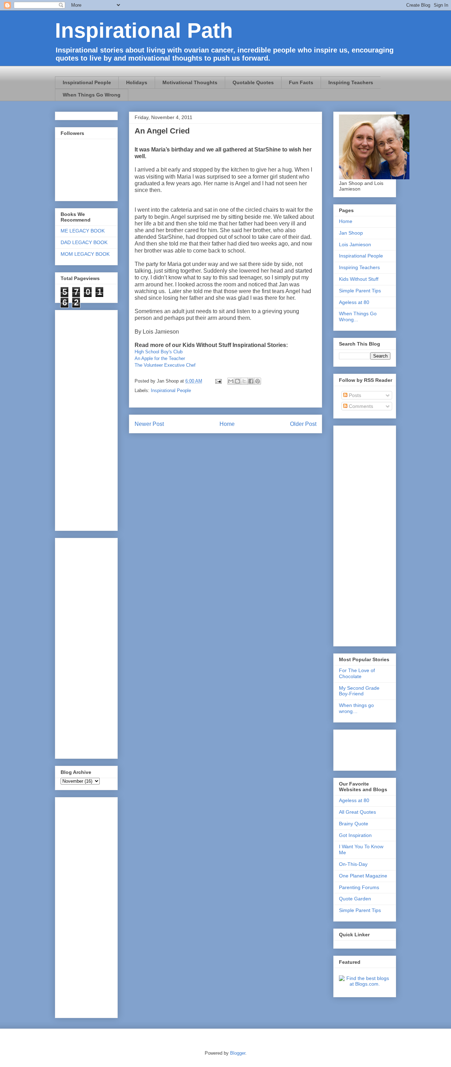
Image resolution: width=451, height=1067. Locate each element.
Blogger (237, 1053)
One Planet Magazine (363, 876)
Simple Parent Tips (360, 290)
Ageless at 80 (354, 302)
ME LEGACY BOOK (83, 231)
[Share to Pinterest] (257, 381)
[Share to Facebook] (250, 381)
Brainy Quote (353, 823)
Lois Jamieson (355, 244)
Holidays (136, 82)
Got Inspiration (355, 835)
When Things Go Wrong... (358, 316)
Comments (360, 406)
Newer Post (149, 424)
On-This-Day (353, 864)
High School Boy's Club (159, 351)
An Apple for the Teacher (160, 358)
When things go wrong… (356, 708)
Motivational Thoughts (189, 82)
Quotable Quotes (253, 82)
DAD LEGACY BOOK (84, 242)
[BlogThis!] (237, 381)
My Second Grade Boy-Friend (359, 691)
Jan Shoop (351, 233)
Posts (354, 395)
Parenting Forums (359, 887)
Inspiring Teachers (350, 82)
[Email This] (230, 381)
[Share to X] (244, 381)
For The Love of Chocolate (357, 673)
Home (227, 424)
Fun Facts (301, 82)
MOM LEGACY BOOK (85, 254)
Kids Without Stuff (358, 279)
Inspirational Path (144, 30)
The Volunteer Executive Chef (165, 365)
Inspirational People (87, 82)
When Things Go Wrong (92, 95)
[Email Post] (218, 381)
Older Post (303, 424)
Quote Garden (355, 898)
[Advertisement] (82, 905)
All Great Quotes (357, 812)
